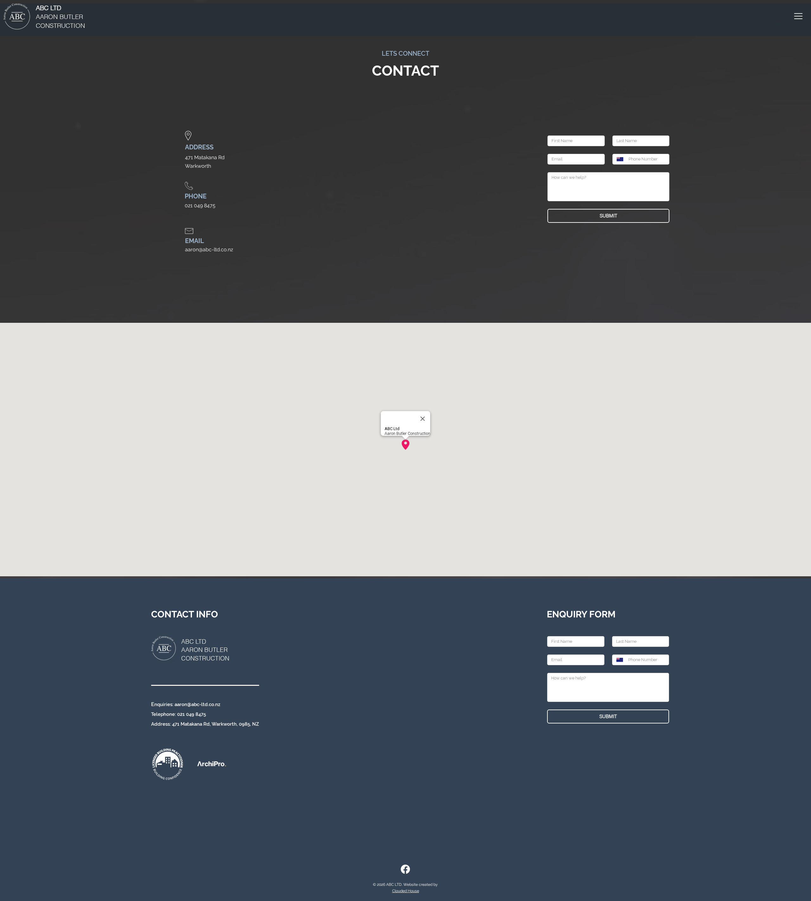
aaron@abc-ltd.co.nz (197, 704)
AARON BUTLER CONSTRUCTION (60, 16)
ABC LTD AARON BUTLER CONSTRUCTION (205, 650)
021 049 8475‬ (191, 714)
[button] (798, 16)
